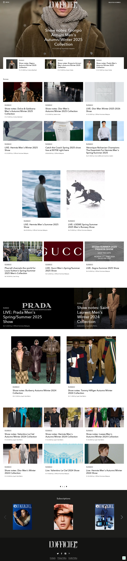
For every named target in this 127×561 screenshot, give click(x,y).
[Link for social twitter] (58, 554)
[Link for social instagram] (65, 554)
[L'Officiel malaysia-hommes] (63, 5)
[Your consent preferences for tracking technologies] (124, 558)
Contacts (52, 558)
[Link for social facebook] (61, 554)
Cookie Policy (72, 558)
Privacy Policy (62, 558)
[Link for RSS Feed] (69, 554)
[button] (122, 517)
